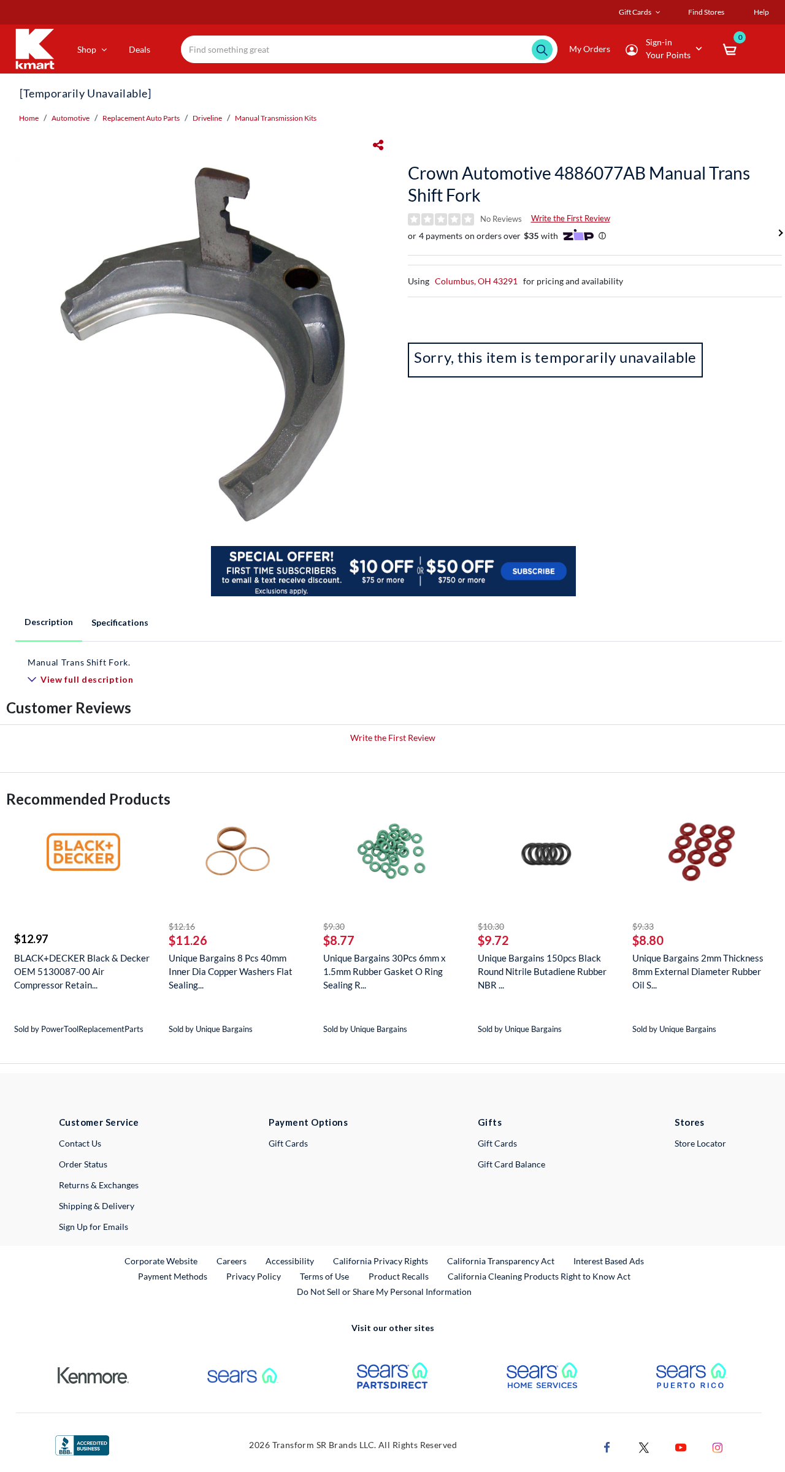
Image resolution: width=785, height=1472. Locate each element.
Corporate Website (161, 1260)
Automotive (71, 118)
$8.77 (338, 940)
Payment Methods (172, 1276)
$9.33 (643, 926)
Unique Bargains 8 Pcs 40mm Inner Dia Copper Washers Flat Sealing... (231, 971)
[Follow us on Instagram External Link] (717, 1446)
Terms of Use (324, 1276)
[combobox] (369, 49)
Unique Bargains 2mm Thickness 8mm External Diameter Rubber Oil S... (698, 971)
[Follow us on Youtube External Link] (680, 1446)
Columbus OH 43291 (476, 281)
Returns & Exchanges (99, 1185)
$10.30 (491, 926)
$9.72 (493, 940)
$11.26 (188, 940)
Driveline (207, 118)
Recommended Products (88, 799)
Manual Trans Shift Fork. (79, 662)
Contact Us (80, 1143)
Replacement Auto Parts (141, 118)
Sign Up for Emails (93, 1226)
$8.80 (648, 940)
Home (29, 118)
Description (49, 621)
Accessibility (290, 1261)
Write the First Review (570, 218)
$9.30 (334, 926)
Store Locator (700, 1143)
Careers (232, 1260)
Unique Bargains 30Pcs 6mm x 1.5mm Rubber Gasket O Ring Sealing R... (384, 971)
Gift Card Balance (511, 1164)
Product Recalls (399, 1275)
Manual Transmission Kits (275, 118)
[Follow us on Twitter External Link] (644, 1446)
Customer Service (99, 1122)
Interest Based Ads (608, 1261)
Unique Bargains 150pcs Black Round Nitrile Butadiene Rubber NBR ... (542, 971)
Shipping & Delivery (96, 1206)
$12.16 (182, 926)
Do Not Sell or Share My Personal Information (384, 1291)
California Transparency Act (500, 1261)
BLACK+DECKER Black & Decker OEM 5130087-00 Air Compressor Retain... (82, 971)
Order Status (83, 1164)
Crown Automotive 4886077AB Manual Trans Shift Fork (579, 183)
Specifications (119, 622)
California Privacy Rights (380, 1261)
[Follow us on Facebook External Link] (607, 1446)
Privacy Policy (253, 1276)
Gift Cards (288, 1143)
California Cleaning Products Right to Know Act (539, 1276)
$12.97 (31, 939)
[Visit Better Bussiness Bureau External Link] (82, 1444)
